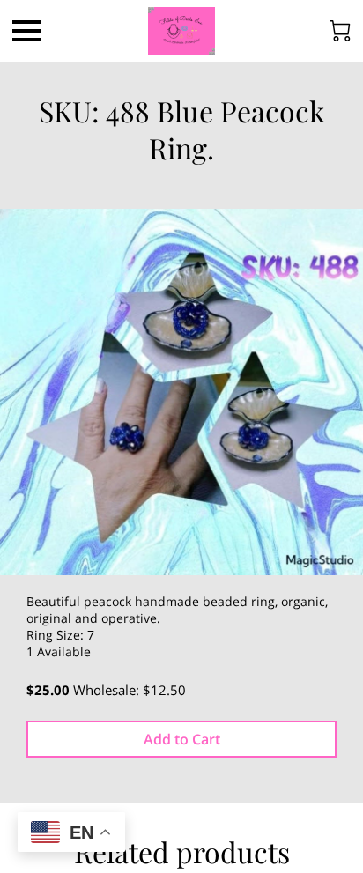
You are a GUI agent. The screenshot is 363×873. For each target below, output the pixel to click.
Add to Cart (182, 739)
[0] (340, 30)
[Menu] (26, 30)
